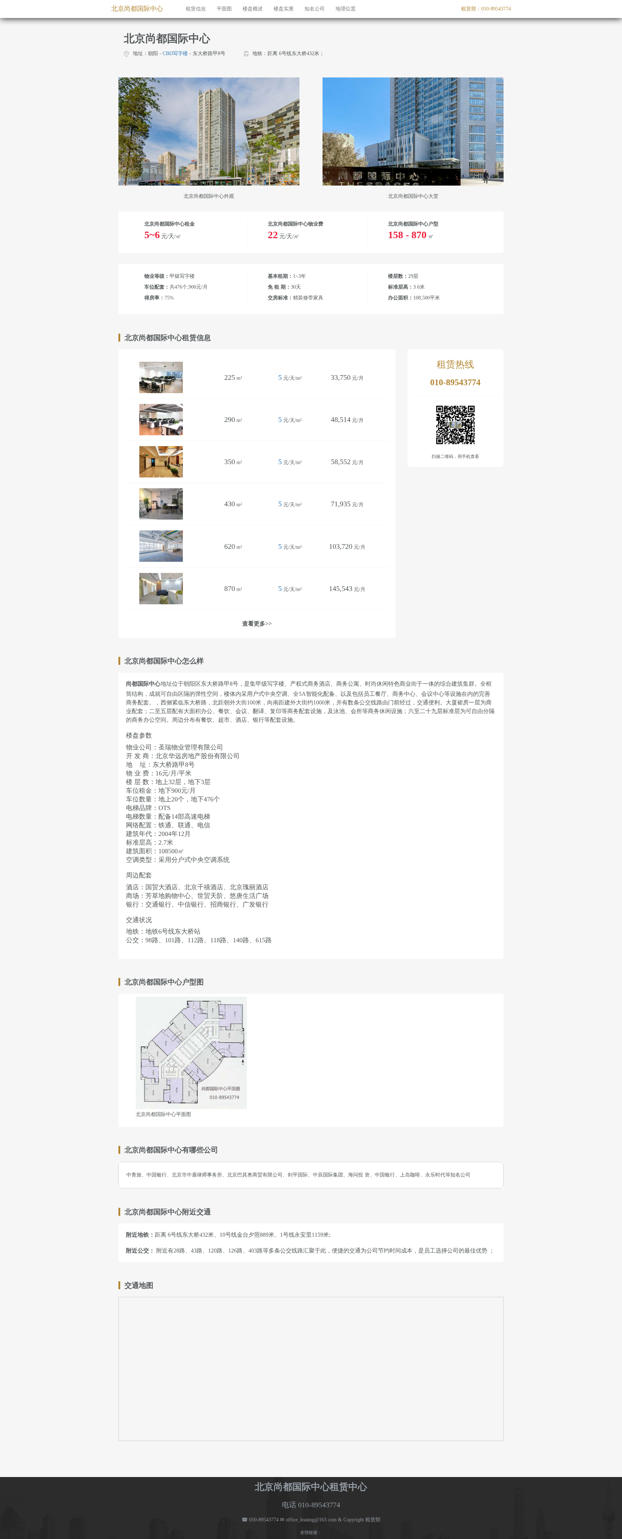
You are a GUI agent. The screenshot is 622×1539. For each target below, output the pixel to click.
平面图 (224, 9)
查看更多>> (257, 624)
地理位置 (345, 9)
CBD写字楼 (175, 53)
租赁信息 (196, 9)
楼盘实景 (284, 9)
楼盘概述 (253, 9)
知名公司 (315, 9)
